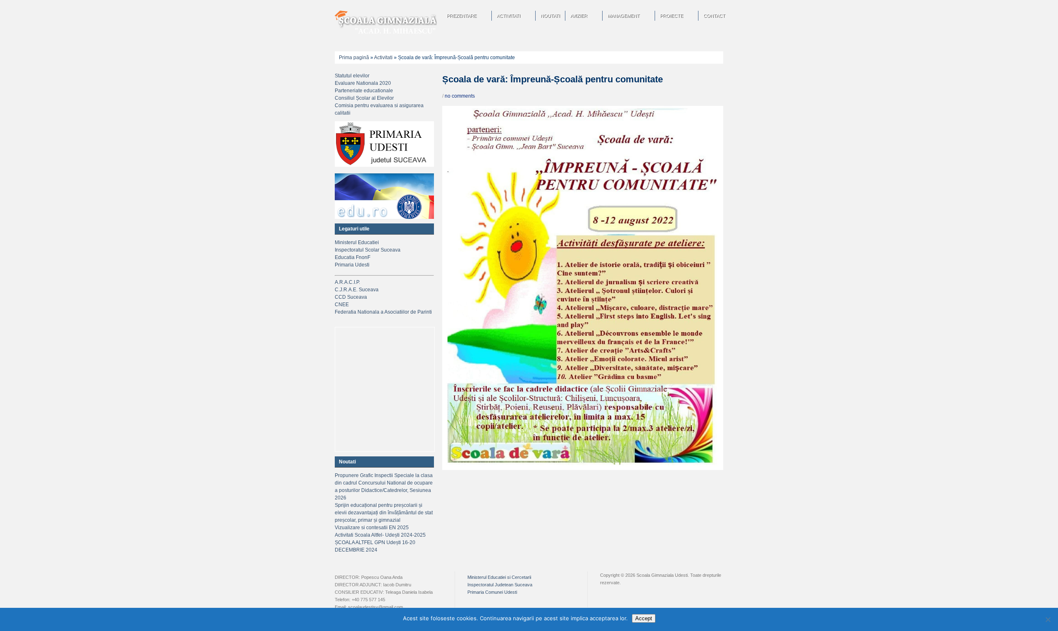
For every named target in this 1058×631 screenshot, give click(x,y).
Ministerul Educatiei (357, 242)
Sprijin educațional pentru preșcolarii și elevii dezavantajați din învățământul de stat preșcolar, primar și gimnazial (384, 512)
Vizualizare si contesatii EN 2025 (372, 527)
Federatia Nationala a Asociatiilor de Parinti (383, 312)
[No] (1048, 619)
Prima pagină (354, 57)
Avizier (578, 15)
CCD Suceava (351, 297)
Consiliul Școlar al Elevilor (364, 98)
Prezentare (462, 15)
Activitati (508, 15)
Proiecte (671, 15)
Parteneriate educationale (364, 91)
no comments (460, 96)
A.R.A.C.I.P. (347, 282)
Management (624, 15)
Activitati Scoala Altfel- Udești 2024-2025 (380, 535)
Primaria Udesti (352, 265)
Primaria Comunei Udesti (492, 592)
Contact (714, 15)
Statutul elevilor (352, 76)
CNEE (342, 304)
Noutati (550, 15)
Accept (643, 618)
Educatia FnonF (352, 257)
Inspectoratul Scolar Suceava (367, 250)
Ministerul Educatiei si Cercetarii (499, 577)
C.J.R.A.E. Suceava (357, 290)
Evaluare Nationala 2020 (363, 83)
